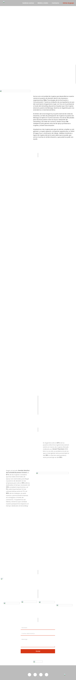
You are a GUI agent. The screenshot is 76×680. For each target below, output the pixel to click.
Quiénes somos (28, 3)
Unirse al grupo (68, 3)
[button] (3, 579)
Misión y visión (43, 3)
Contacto (55, 3)
